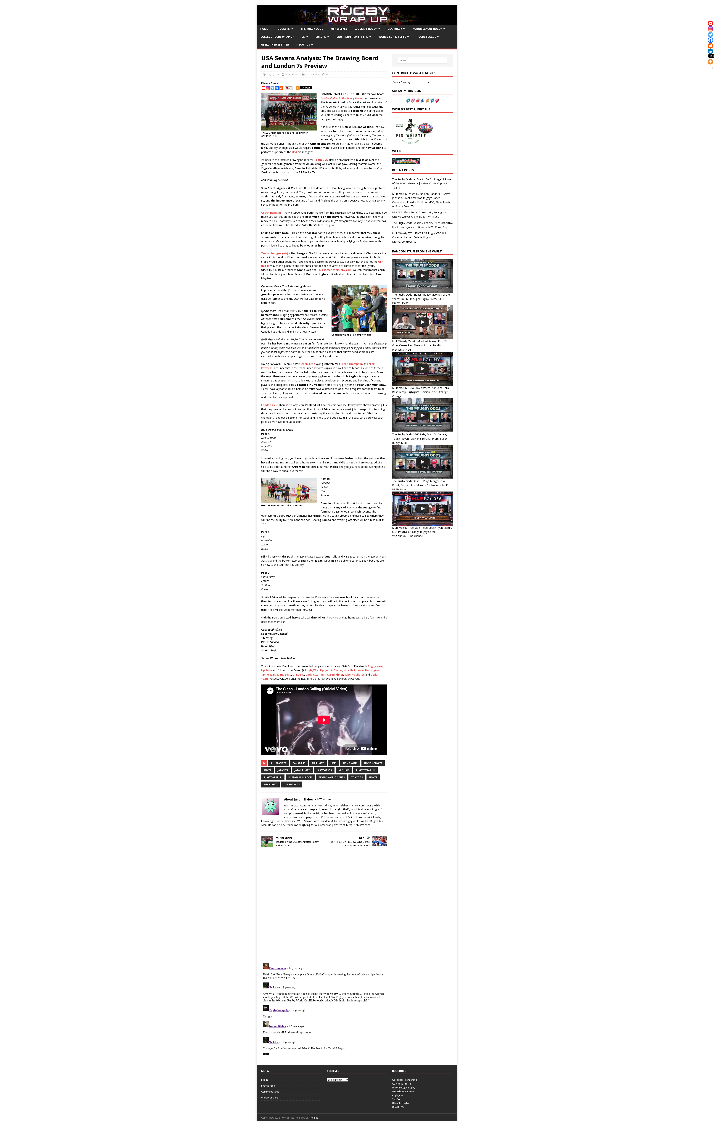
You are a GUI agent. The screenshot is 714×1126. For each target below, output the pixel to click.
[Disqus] (324, 907)
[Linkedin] (710, 51)
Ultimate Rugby (400, 1103)
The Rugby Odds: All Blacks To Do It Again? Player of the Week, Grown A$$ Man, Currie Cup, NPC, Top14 (422, 183)
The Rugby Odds (311, 28)
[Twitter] (272, 88)
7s (303, 36)
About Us (303, 44)
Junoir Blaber (292, 74)
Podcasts (283, 28)
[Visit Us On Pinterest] (437, 100)
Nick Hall (349, 670)
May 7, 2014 (272, 74)
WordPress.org (269, 1097)
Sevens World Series (332, 777)
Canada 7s (299, 763)
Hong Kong (350, 763)
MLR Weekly (339, 28)
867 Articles (324, 799)
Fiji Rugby (318, 763)
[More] (298, 88)
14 (327, 74)
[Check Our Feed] (427, 100)
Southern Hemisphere (352, 36)
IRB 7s (267, 770)
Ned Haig (343, 770)
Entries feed (268, 1085)
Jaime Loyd (284, 674)
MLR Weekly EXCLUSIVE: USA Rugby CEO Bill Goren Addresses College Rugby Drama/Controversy (419, 237)
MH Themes (311, 1117)
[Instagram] (268, 88)
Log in (264, 1079)
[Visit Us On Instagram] (412, 100)
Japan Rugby (302, 770)
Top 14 (396, 1099)
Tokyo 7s (357, 777)
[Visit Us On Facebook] (422, 100)
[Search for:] (422, 60)
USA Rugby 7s (292, 784)
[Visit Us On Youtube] (417, 100)
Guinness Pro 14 (401, 1083)
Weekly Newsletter (274, 44)
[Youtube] (263, 88)
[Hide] (712, 68)
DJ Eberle (298, 674)
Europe (321, 36)
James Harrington (368, 670)
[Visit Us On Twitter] (408, 100)
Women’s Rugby (366, 28)
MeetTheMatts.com (403, 1091)
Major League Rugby (427, 28)
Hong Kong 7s (373, 763)
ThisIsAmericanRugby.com (334, 270)
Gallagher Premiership (405, 1079)
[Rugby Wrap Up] (357, 23)
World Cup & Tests (392, 36)
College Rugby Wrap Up (277, 36)
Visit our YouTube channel (407, 536)
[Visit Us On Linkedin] (432, 100)
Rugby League (426, 36)
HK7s (333, 763)
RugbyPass (398, 1095)
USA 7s (373, 777)
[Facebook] (277, 88)
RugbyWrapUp (314, 670)
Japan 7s (283, 770)
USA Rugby (394, 28)
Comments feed (270, 1091)
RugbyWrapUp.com (300, 777)
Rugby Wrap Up (365, 770)
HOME (264, 28)
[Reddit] (281, 88)
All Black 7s (278, 763)
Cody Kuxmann (315, 674)
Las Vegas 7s (324, 770)
